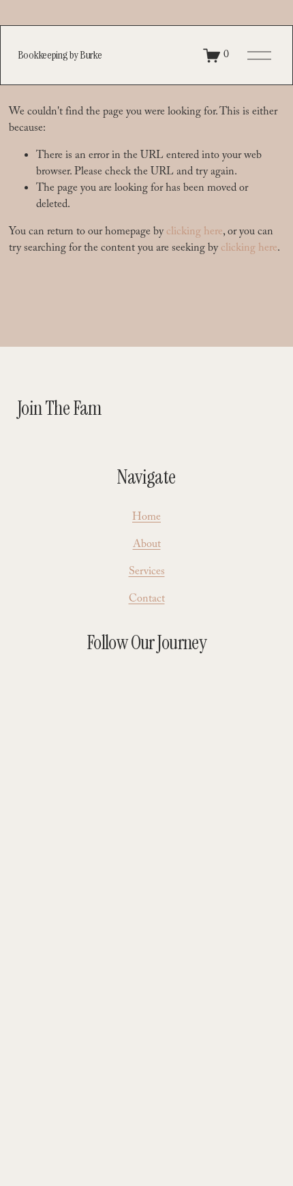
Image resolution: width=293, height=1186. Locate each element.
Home (146, 518)
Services (147, 573)
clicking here (194, 232)
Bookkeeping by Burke (60, 55)
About (147, 545)
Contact (147, 600)
